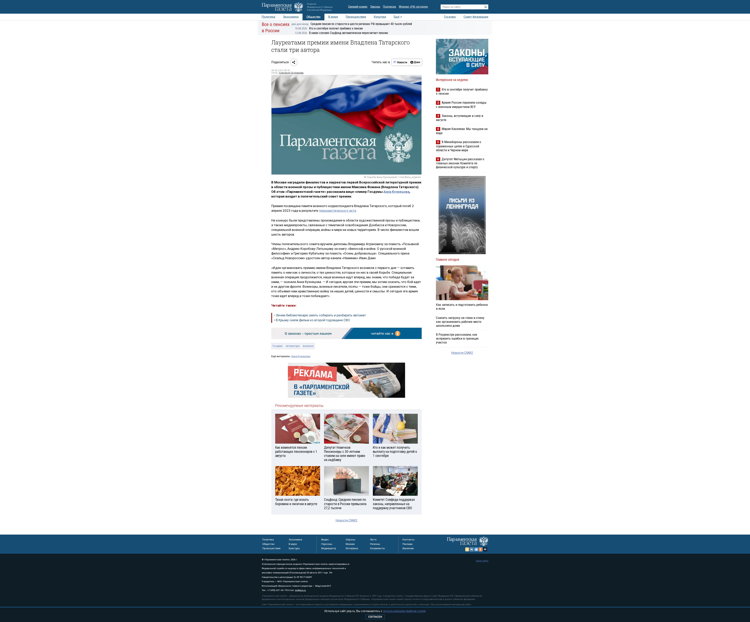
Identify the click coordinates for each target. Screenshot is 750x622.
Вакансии (408, 548)
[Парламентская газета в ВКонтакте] (472, 549)
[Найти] (485, 7)
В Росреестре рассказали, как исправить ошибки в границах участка (457, 338)
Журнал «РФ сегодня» (413, 6)
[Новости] (400, 62)
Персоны (326, 544)
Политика (268, 17)
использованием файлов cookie (404, 611)
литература (293, 345)
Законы (375, 6)
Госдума (450, 17)
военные (308, 345)
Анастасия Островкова (291, 72)
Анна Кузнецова (396, 192)
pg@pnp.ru (300, 590)
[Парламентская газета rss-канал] (467, 549)
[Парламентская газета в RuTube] (485, 549)
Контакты (408, 539)
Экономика (291, 17)
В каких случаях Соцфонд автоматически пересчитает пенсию (341, 33)
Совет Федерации (475, 17)
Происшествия (356, 17)
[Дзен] (415, 62)
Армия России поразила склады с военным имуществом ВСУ (461, 105)
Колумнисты (377, 548)
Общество (313, 17)
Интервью (352, 548)
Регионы (375, 544)
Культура (380, 17)
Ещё (396, 17)
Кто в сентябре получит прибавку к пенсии (329, 28)
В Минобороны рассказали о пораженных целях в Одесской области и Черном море (458, 146)
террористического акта (337, 211)
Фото (373, 539)
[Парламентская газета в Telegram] (476, 549)
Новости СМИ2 (346, 520)
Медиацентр (328, 548)
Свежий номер (357, 6)
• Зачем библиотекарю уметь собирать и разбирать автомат (320, 315)
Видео (325, 539)
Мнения (350, 544)
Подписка (389, 6)
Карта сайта (482, 561)
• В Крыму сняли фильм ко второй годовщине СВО (312, 320)
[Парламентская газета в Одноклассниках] (481, 549)
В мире (333, 17)
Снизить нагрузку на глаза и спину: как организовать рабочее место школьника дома (460, 321)
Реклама (407, 544)
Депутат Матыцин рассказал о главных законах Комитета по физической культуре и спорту (460, 163)
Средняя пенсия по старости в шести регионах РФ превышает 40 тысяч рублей (351, 24)
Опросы (350, 539)
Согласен (375, 616)
